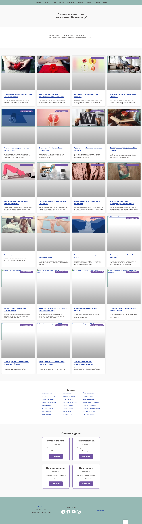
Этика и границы (47, 405)
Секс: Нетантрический (49, 402)
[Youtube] (74, 512)
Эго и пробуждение (89, 414)
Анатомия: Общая (68, 405)
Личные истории (68, 399)
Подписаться (41, 506)
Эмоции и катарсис (89, 411)
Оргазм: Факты (46, 411)
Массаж (61, 2)
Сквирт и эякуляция (48, 399)
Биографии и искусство (49, 414)
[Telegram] (63, 512)
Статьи (53, 2)
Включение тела (67, 414)
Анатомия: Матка (68, 408)
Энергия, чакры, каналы (49, 396)
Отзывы (80, 2)
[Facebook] (68, 512)
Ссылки (88, 2)
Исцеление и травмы (69, 396)
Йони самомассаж (88, 393)
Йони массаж (67, 393)
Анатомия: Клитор (47, 408)
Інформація (100, 510)
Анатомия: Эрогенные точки (91, 408)
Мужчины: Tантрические (70, 402)
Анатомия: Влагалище (89, 405)
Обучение (70, 2)
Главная (38, 2)
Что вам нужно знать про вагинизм (17, 255)
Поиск (105, 2)
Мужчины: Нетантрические (91, 402)
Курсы (46, 2)
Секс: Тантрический (89, 399)
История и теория (88, 396)
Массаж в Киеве (47, 393)
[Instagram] (79, 512)
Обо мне (97, 2)
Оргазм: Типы (67, 411)
